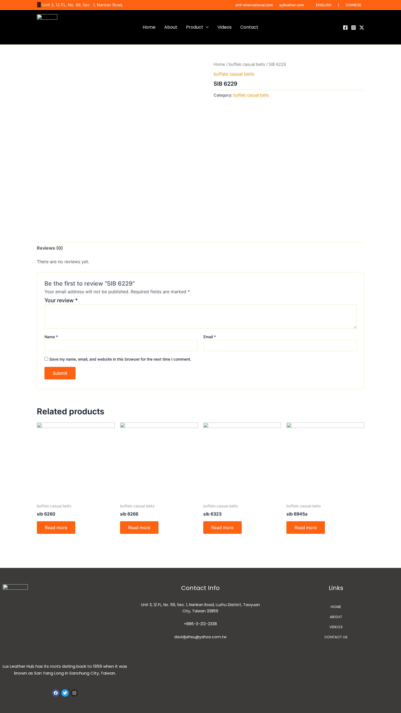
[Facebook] (345, 27)
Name (51, 336)
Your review (61, 300)
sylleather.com (291, 5)
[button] (206, 27)
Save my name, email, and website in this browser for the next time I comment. (120, 359)
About (170, 27)
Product (194, 27)
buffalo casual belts (247, 64)
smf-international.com (254, 5)
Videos (224, 27)
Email (210, 336)
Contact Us (336, 637)
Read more (56, 527)
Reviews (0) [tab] (50, 248)
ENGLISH (323, 5)
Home (149, 27)
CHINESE (353, 5)
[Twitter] (361, 27)
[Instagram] (353, 27)
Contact (249, 27)
